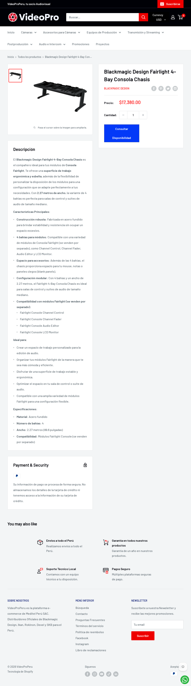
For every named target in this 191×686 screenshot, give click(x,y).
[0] (180, 17)
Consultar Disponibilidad (121, 133)
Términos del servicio (90, 626)
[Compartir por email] (175, 88)
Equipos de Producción (102, 32)
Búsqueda (82, 607)
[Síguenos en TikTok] (108, 674)
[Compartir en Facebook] (153, 88)
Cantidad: (110, 115)
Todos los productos (29, 56)
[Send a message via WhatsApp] (184, 679)
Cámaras (26, 32)
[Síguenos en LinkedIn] (115, 674)
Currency (158, 15)
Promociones (80, 44)
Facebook (82, 638)
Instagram (82, 644)
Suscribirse (173, 4)
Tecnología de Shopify (20, 671)
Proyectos (102, 44)
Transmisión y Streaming (144, 32)
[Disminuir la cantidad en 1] (123, 115)
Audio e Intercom (50, 44)
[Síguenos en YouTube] (101, 674)
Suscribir (143, 635)
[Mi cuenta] (173, 17)
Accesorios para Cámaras (59, 32)
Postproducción (17, 44)
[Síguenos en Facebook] (87, 674)
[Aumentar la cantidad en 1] (143, 115)
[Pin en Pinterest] (161, 88)
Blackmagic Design (116, 88)
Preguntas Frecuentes (90, 620)
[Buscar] (143, 17)
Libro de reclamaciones (91, 650)
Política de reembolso (90, 632)
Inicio (11, 32)
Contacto (82, 613)
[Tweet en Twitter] (168, 88)
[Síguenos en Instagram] (94, 674)
